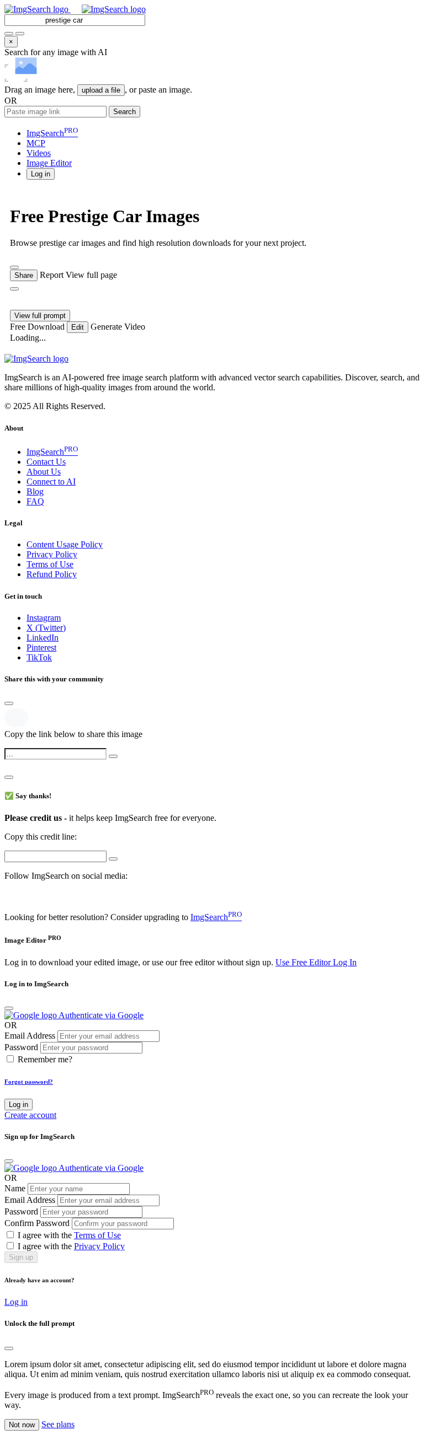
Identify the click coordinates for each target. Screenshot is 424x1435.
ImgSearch (52, 133)
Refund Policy (51, 574)
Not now (22, 1425)
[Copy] (113, 756)
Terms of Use (49, 564)
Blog (35, 491)
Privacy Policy (51, 554)
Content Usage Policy (64, 544)
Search (124, 112)
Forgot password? (28, 1081)
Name (14, 1188)
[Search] (19, 33)
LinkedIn (42, 637)
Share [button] (23, 275)
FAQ (35, 501)
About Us (43, 471)
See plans (58, 1424)
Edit (77, 327)
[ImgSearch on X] (9, 896)
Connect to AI (51, 481)
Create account (30, 1115)
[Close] (8, 703)
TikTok (39, 657)
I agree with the (69, 1235)
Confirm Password (37, 1223)
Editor (49, 163)
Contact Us (46, 461)
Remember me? (45, 1059)
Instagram (43, 617)
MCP (35, 143)
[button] (40, 173)
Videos (38, 153)
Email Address (29, 1035)
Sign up (21, 1257)
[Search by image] (8, 33)
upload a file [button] (101, 90)
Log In (345, 962)
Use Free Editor (304, 962)
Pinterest (41, 647)
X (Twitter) (46, 627)
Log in (18, 1104)
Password (21, 1047)
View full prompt (40, 315)
